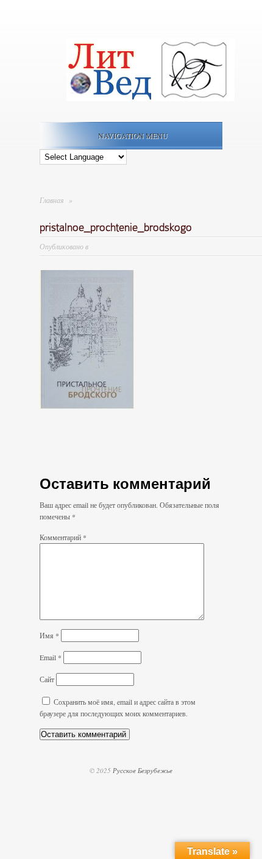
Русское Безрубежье (142, 770)
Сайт (47, 679)
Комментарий (63, 537)
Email (51, 657)
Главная (52, 200)
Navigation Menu (133, 135)
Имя (49, 635)
